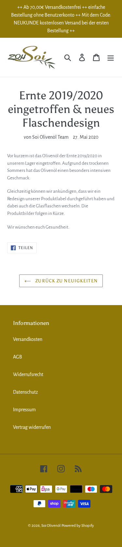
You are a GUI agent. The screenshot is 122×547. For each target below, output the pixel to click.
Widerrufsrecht (28, 374)
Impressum (24, 409)
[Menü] (110, 57)
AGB (17, 356)
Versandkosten (27, 339)
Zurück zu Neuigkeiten (66, 281)
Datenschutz (25, 392)
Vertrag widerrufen (32, 427)
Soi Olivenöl (51, 526)
